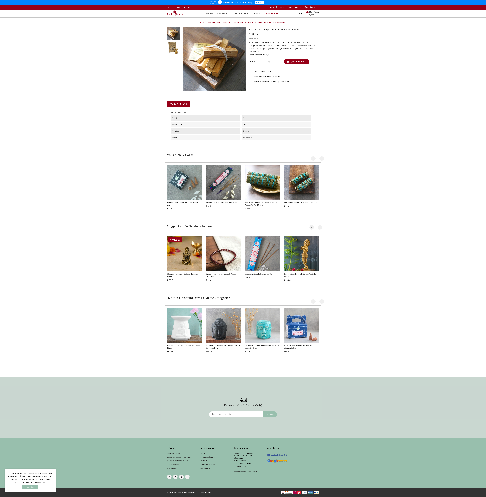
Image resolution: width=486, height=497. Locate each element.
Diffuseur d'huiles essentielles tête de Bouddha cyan (262, 346)
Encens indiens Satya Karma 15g (258, 274)
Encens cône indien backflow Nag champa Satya (298, 346)
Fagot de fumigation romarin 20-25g (300, 202)
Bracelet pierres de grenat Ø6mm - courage (222, 275)
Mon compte (205, 468)
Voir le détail (187, 181)
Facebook (169, 477)
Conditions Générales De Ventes (179, 457)
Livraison (204, 453)
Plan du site (171, 468)
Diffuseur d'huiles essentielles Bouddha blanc (184, 346)
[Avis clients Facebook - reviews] (277, 454)
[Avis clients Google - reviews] (277, 460)
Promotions (204, 461)
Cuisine (208, 14)
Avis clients (273, 448)
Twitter (175, 477)
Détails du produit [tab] (179, 104)
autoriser (30, 487)
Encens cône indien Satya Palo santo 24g (183, 203)
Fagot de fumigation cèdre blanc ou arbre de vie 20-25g (261, 203)
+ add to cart (182, 181)
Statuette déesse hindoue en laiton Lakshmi (183, 275)
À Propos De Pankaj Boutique (178, 461)
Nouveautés (272, 14)
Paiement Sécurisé (207, 457)
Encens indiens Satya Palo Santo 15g (221, 202)
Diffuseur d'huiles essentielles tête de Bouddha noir (223, 346)
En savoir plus (39, 482)
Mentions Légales (174, 453)
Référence (253, 38)
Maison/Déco (224, 14)
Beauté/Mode (242, 14)
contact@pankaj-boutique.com (245, 471)
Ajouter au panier (296, 62)
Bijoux (258, 14)
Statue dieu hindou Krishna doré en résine (300, 275)
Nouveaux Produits (207, 464)
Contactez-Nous (173, 464)
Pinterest (187, 477)
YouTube (181, 477)
